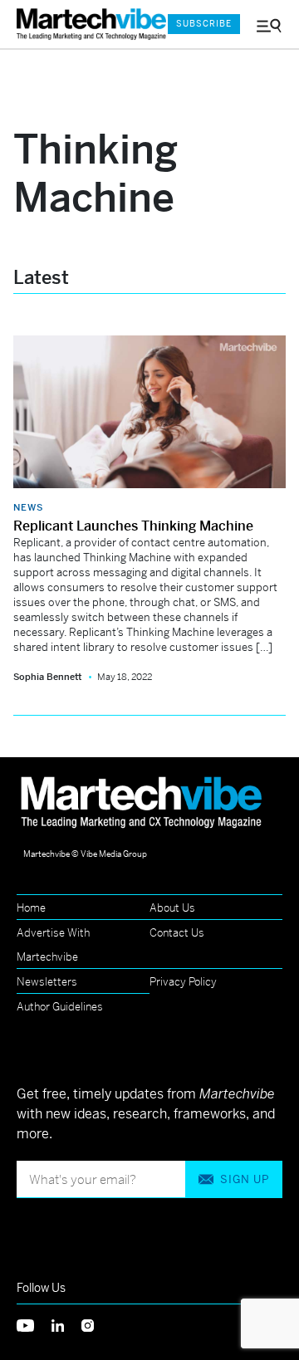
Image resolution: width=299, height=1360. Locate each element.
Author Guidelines (60, 1007)
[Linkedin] (66, 1323)
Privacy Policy (183, 982)
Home (31, 908)
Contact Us (177, 933)
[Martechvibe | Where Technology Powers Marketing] (84, 24)
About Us (172, 908)
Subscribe (204, 23)
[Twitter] (34, 1323)
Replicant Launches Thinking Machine (133, 526)
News (28, 507)
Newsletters (47, 982)
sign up (244, 1179)
